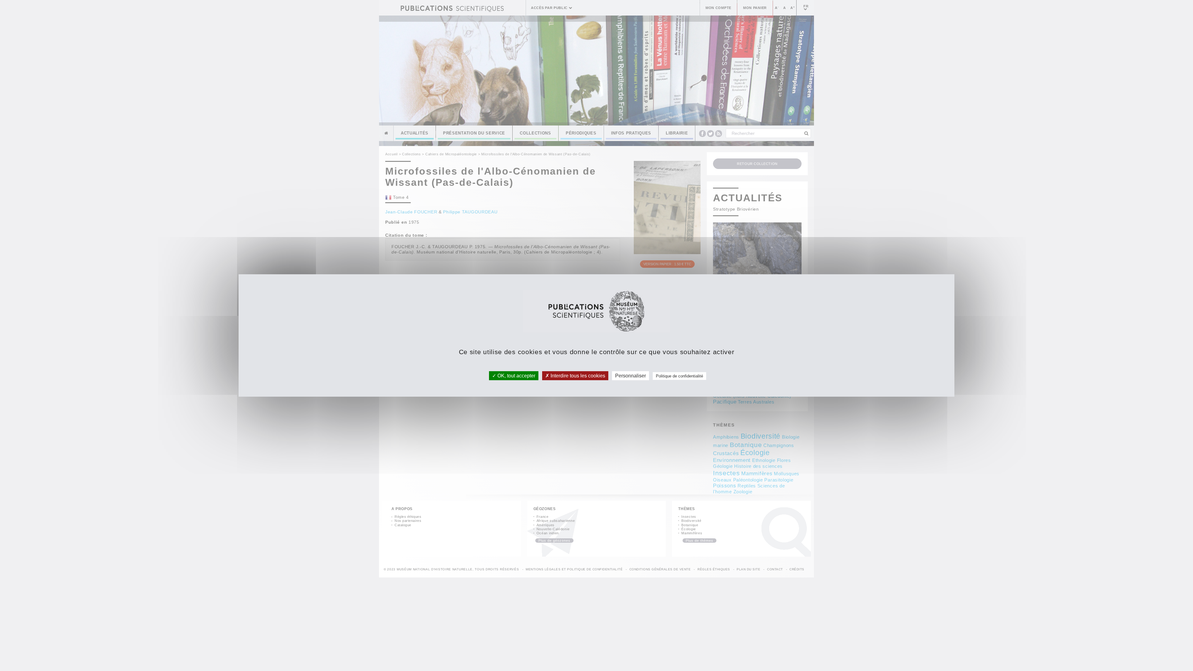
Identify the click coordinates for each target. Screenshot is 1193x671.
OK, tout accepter (515, 375)
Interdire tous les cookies (577, 375)
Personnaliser (630, 375)
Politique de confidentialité (679, 376)
